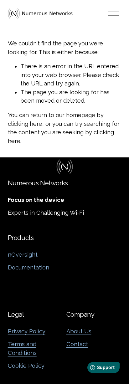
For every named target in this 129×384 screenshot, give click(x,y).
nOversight (23, 254)
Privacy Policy (26, 331)
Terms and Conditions (22, 348)
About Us (78, 331)
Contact (77, 344)
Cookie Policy (26, 365)
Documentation (28, 267)
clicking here (25, 123)
